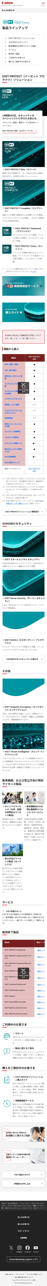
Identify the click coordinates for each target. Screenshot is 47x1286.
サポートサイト (24, 1231)
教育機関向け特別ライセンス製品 (22, 46)
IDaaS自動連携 (10, 456)
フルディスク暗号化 (12, 437)
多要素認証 (9, 418)
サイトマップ (20, 1274)
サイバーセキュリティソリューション (19, 1206)
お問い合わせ (9, 1274)
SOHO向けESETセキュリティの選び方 (22, 659)
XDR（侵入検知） (11, 370)
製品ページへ (42, 950)
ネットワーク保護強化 (13, 431)
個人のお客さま (24, 1224)
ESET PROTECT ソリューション (22, 38)
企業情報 (23, 1238)
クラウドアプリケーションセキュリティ (13, 411)
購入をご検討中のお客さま (19, 61)
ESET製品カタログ (22, 1174)
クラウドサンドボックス (13, 398)
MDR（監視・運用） (12, 364)
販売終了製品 (14, 53)
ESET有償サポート (12, 462)
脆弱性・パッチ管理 (12, 404)
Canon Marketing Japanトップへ (23, 1259)
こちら (33, 271)
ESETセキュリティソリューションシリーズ (18, 1208)
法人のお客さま (8, 10)
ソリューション (24, 1203)
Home (3, 1203)
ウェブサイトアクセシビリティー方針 (23, 1280)
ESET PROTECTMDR (34, 469)
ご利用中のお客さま (17, 57)
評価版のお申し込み (22, 1183)
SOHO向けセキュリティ (18, 42)
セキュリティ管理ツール (13, 443)
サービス (12, 50)
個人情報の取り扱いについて (24, 1277)
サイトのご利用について (34, 1274)
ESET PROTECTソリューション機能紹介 (22, 511)
